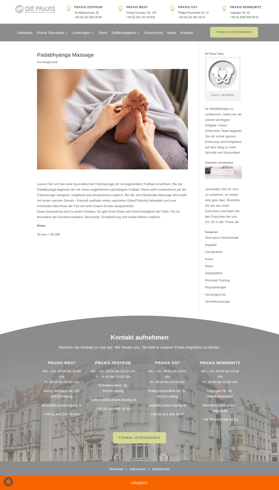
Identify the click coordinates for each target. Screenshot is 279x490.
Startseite (25, 33)
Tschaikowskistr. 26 (86, 12)
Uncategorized (47, 62)
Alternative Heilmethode (222, 238)
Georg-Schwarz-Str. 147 (141, 12)
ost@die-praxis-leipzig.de (167, 405)
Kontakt (186, 33)
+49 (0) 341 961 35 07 (191, 17)
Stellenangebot (123, 33)
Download (116, 469)
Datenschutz (161, 469)
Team (102, 33)
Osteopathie (213, 273)
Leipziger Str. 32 (240, 12)
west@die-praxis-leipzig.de (61, 405)
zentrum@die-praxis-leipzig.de (113, 400)
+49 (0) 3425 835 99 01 (244, 17)
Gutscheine (153, 33)
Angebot (211, 245)
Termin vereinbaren (234, 32)
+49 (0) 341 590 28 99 (88, 17)
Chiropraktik (213, 252)
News (171, 33)
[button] (8, 481)
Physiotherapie (215, 287)
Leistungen (81, 33)
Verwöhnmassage (217, 301)
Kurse (209, 259)
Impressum (138, 469)
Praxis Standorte (50, 33)
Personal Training (217, 280)
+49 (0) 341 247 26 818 (140, 17)
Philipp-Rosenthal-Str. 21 (193, 12)
